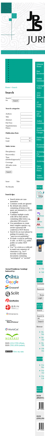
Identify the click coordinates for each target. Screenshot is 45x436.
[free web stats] (8, 352)
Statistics (14, 75)
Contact (14, 82)
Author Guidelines (40, 122)
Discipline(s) (10, 151)
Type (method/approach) (13, 158)
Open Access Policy (39, 168)
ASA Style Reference (40, 95)
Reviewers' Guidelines (40, 146)
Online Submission (40, 80)
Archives (14, 73)
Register (14, 66)
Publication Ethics (40, 138)
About (13, 62)
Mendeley (41, 227)
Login (13, 64)
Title (7, 117)
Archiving (40, 161)
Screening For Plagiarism (40, 154)
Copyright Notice (40, 87)
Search (13, 68)
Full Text (9, 123)
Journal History (16, 79)
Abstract (9, 120)
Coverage (9, 162)
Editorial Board (40, 65)
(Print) (17, 343)
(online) (17, 345)
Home (13, 60)
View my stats (18, 352)
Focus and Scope (39, 114)
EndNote (40, 216)
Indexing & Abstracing (18, 77)
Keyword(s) (10, 154)
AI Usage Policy (39, 104)
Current (14, 71)
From (8, 138)
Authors (9, 114)
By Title (43, 344)
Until (7, 141)
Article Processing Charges (40, 130)
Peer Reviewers (40, 72)
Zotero (39, 222)
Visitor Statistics (40, 176)
